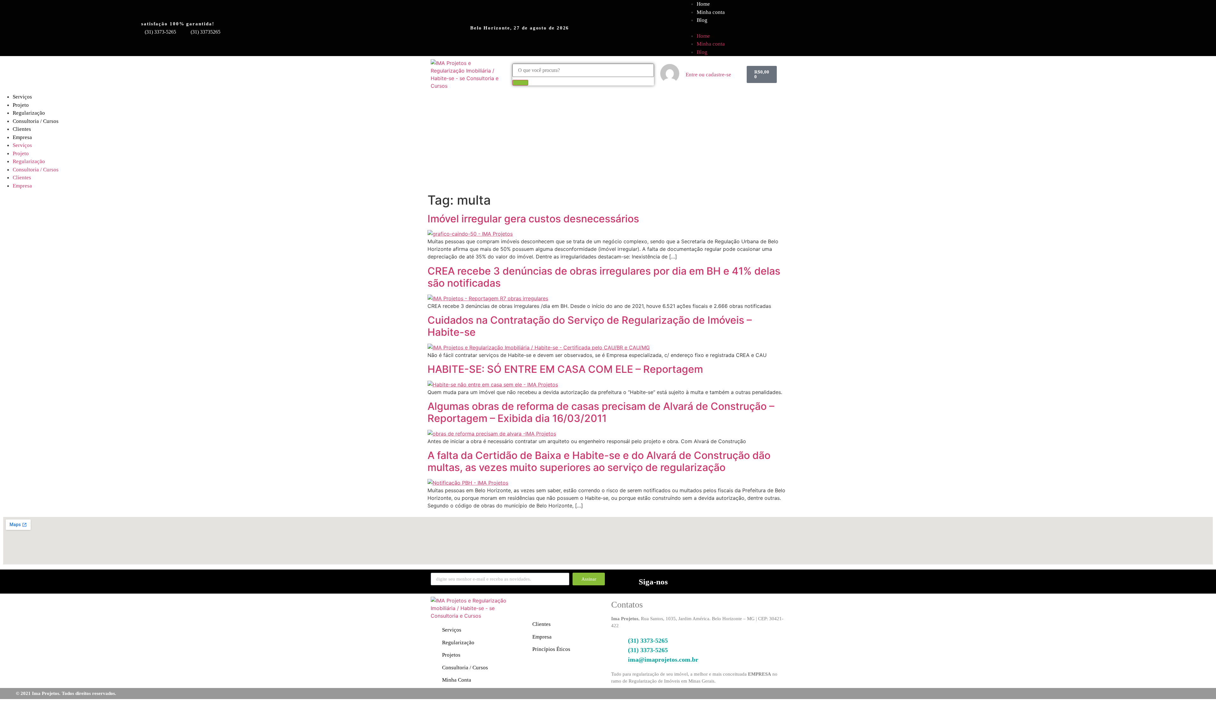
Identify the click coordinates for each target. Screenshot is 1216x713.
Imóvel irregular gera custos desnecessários (533, 219)
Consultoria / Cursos (36, 121)
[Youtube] (753, 581)
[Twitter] (772, 581)
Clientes (22, 129)
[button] (946, 28)
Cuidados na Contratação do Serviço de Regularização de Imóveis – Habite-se (590, 326)
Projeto (21, 105)
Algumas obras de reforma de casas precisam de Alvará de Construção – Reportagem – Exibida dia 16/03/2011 (601, 412)
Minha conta (711, 12)
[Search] (520, 83)
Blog (702, 20)
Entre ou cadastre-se (708, 75)
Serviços (22, 97)
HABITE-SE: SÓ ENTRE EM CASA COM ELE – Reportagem (565, 369)
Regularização (29, 113)
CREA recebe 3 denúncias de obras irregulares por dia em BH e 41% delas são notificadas (604, 277)
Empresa (22, 137)
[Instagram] (734, 581)
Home (703, 36)
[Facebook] (715, 581)
